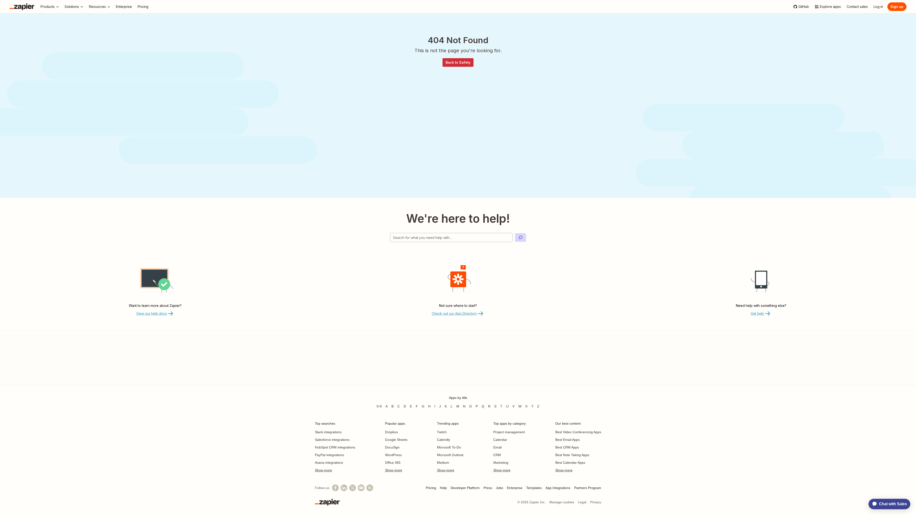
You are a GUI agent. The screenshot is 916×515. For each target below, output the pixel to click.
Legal (582, 502)
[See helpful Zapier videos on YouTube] (361, 487)
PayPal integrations (329, 455)
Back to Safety (458, 62)
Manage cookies (561, 502)
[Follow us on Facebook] (335, 487)
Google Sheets (396, 440)
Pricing (431, 488)
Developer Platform (465, 488)
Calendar (500, 440)
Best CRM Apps (567, 447)
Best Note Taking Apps (572, 455)
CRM (497, 455)
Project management (509, 432)
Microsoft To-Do (449, 447)
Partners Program (587, 488)
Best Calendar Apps (570, 462)
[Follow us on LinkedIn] (344, 487)
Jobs (499, 488)
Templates (534, 488)
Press (488, 488)
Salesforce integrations (332, 440)
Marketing (500, 462)
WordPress (393, 455)
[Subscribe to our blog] (369, 487)
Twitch (442, 432)
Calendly (443, 440)
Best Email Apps (567, 440)
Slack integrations (328, 432)
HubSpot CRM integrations (335, 447)
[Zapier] (22, 6)
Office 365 (393, 462)
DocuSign (392, 447)
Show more (323, 470)
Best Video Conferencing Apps (578, 432)
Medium (443, 462)
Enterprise (514, 488)
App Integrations (558, 488)
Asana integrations (329, 462)
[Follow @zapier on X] (352, 487)
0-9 (379, 406)
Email (497, 447)
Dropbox (391, 432)
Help (443, 488)
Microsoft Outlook (450, 455)
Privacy (595, 502)
